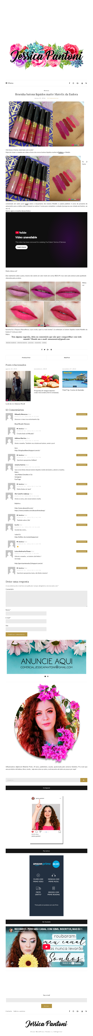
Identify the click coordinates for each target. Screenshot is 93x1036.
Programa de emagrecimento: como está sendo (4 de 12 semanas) (46, 392)
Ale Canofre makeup (22, 494)
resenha (38, 342)
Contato (9, 1011)
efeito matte (22, 342)
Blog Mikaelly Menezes (22, 424)
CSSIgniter (58, 1031)
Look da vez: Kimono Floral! (15, 404)
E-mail (8, 618)
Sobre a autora (19, 1011)
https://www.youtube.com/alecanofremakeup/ (30, 510)
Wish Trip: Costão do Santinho (73, 390)
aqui (26, 204)
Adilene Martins (20, 438)
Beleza (46, 90)
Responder (81, 414)
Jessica (21, 429)
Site (7, 626)
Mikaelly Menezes (21, 414)
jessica (30, 342)
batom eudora (11, 342)
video (44, 342)
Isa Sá (17, 525)
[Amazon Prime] (46, 885)
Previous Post (26, 357)
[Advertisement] (46, 20)
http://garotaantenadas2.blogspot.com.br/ (29, 563)
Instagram (18, 477)
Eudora (60, 152)
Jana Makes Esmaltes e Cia (23, 474)
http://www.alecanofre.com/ (24, 508)
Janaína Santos (20, 465)
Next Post (67, 357)
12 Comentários (53, 98)
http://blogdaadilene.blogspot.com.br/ (27, 450)
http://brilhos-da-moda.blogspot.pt (26, 537)
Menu (10, 83)
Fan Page (18, 479)
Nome (8, 610)
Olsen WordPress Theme (41, 1031)
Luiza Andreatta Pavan (23, 551)
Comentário (10, 589)
